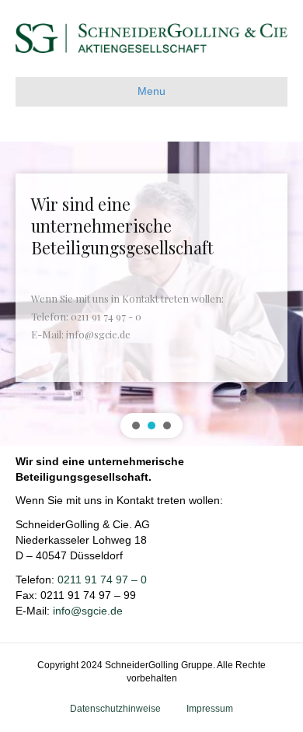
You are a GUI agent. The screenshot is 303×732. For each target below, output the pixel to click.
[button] (136, 425)
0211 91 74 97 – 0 (102, 579)
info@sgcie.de (88, 610)
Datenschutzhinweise (115, 708)
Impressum (209, 708)
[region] (151, 294)
